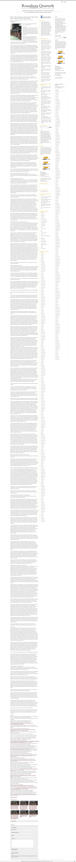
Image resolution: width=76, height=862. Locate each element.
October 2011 (43, 509)
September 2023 (43, 304)
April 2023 (57, 149)
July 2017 (42, 411)
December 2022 (43, 317)
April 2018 (42, 398)
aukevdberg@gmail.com (58, 75)
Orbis (41, 237)
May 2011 (42, 515)
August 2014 (42, 460)
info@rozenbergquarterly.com (44, 181)
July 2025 (57, 110)
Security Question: (15, 852)
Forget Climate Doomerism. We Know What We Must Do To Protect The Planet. (46, 205)
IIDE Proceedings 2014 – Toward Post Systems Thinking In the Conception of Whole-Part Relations (46, 110)
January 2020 (43, 368)
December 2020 (43, 352)
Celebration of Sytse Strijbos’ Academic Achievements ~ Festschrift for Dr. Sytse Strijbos (46, 80)
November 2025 (43, 267)
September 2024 (43, 287)
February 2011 (58, 357)
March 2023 (42, 313)
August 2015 (42, 444)
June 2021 (42, 343)
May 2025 (57, 113)
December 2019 (43, 369)
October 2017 (43, 407)
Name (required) (13, 829)
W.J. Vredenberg (43, 248)
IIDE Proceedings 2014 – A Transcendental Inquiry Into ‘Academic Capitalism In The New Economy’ (46, 117)
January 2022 (43, 333)
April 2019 (42, 381)
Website (12, 835)
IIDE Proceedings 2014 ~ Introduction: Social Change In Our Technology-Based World (46, 91)
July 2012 (42, 496)
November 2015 (43, 440)
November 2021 (43, 336)
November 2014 (43, 457)
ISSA (41, 231)
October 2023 (43, 303)
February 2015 (43, 453)
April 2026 (57, 97)
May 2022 (42, 327)
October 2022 (43, 320)
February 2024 (43, 297)
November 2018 (43, 388)
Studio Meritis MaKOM (44, 244)
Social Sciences (45, 10)
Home (62, 1)
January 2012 (43, 505)
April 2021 (42, 346)
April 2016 (42, 433)
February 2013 (43, 486)
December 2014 (43, 456)
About (65, 1)
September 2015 (43, 443)
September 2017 (43, 408)
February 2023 (43, 314)
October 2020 (43, 355)
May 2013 (42, 482)
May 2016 (42, 431)
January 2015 (57, 292)
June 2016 (42, 430)
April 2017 (57, 253)
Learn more (48, 861)
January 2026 (43, 264)
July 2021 (42, 342)
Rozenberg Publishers (47, 12)
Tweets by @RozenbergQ (43, 191)
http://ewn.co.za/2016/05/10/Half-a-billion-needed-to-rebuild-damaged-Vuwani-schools (23, 794)
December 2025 (43, 265)
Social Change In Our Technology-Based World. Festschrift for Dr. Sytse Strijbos (46, 63)
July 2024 (42, 290)
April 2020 (57, 201)
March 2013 (42, 485)
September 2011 (43, 511)
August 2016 (42, 427)
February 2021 (43, 349)
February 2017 (43, 418)
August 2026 (42, 254)
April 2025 (42, 277)
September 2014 (43, 459)
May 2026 (42, 258)
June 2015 (42, 447)
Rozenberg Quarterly (43, 147)
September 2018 (43, 391)
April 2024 (42, 294)
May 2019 (42, 379)
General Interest (29, 10)
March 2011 (42, 518)
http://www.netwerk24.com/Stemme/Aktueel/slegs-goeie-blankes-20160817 (22, 785)
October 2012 (43, 492)
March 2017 (42, 417)
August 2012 (42, 495)
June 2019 (42, 378)
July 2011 (42, 512)
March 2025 (42, 278)
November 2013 (43, 473)
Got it (51, 861)
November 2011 (43, 508)
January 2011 (43, 521)
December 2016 (43, 421)
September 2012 (58, 331)
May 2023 (42, 310)
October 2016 (43, 424)
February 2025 (43, 280)
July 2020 (42, 359)
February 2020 (43, 366)
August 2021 (42, 340)
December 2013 (43, 472)
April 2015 (42, 450)
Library (26, 12)
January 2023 (43, 316)
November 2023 (43, 301)
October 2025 (43, 268)
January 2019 (43, 385)
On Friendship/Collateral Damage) (45, 235)
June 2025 (42, 274)
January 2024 (57, 136)
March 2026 (42, 261)
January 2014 (43, 470)
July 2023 (42, 307)
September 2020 (43, 356)
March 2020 (42, 365)
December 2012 (43, 489)
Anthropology (24, 10)
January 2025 (43, 281)
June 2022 (42, 326)
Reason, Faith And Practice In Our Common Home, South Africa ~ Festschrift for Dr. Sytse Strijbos (24, 17)
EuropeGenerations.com (44, 221)
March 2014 (57, 305)
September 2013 (43, 476)
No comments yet (12, 21)
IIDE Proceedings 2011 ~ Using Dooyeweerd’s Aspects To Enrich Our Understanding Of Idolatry (46, 107)
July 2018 (42, 394)
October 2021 (57, 175)
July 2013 (42, 479)
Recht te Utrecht (44, 228)
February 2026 (58, 100)
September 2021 (43, 339)
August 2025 (42, 271)
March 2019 (42, 382)
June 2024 (42, 291)
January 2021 (57, 188)
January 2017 (43, 420)
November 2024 (43, 284)
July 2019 (57, 214)
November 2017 (43, 405)
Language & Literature (39, 10)
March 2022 (42, 330)
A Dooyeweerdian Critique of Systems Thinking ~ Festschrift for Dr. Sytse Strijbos (46, 70)
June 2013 (57, 318)
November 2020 (43, 353)
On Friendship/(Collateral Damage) (32, 12)
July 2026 (42, 255)
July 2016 (57, 266)
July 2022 (57, 162)
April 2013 (42, 483)
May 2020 (42, 362)
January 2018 (57, 240)
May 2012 (42, 499)
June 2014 (42, 463)
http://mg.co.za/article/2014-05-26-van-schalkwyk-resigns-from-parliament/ (21, 755)
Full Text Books (51, 10)
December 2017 (43, 404)
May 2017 (42, 414)
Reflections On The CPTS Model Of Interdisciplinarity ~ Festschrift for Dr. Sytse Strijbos (46, 66)
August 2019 (42, 375)
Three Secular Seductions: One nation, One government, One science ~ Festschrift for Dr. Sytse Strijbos (46, 77)
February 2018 (43, 401)
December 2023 (43, 300)
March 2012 (42, 502)
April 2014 (42, 466)
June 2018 (42, 395)
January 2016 (43, 437)
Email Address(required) (15, 832)
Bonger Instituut (43, 218)
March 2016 (42, 434)
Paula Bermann (41, 12)
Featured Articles (43, 222)
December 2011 (58, 344)
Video (41, 247)
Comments (13, 838)
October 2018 (57, 227)
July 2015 (42, 446)
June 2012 (42, 498)
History (34, 10)
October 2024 (57, 123)
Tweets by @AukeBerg (58, 86)
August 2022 (42, 323)
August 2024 (42, 288)
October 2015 (57, 279)
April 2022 (42, 329)
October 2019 (43, 372)
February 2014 (43, 469)
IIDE (14, 821)
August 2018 (42, 392)
